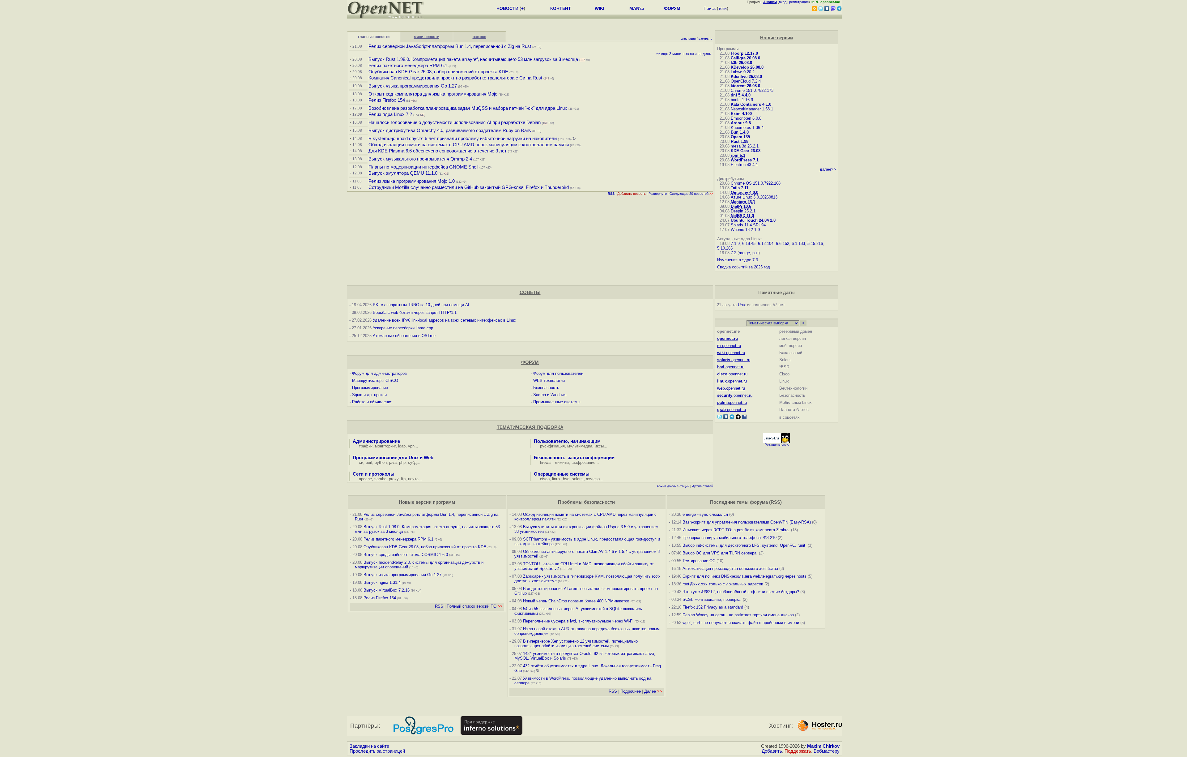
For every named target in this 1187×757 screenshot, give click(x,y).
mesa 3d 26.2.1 (745, 146)
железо (593, 479)
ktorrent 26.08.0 (745, 85)
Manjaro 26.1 (743, 201)
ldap (402, 446)
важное (479, 37)
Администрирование (376, 441)
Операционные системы (561, 474)
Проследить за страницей (377, 751)
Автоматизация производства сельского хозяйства (730, 568)
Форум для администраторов (379, 373)
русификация (552, 446)
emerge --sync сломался (705, 514)
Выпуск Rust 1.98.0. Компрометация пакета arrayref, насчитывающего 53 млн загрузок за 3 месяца (473, 59)
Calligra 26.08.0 (745, 58)
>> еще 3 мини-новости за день (683, 54)
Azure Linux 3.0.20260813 (754, 197)
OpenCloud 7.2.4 (746, 81)
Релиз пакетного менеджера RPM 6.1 (407, 65)
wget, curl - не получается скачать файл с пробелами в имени (741, 622)
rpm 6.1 (738, 155)
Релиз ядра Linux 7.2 (390, 114)
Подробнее (630, 691)
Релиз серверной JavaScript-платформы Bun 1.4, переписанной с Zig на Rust (449, 46)
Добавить (772, 751)
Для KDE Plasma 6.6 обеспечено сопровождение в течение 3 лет (437, 150)
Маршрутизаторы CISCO (375, 380)
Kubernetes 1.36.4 (747, 127)
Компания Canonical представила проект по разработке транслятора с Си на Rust (455, 77)
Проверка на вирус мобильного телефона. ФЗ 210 (729, 537)
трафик (365, 446)
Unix (742, 304)
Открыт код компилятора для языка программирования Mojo (432, 94)
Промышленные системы (556, 402)
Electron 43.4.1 (744, 164)
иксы (599, 446)
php (402, 462)
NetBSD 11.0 (742, 215)
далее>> (828, 169)
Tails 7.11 (739, 188)
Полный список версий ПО (475, 606)
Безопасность (546, 387)
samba (380, 479)
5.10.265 (725, 248)
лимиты (562, 462)
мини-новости (426, 37)
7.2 (733, 252)
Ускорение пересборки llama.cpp (403, 328)
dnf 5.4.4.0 (741, 95)
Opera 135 (740, 137)
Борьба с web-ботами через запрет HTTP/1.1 (415, 312)
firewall (546, 462)
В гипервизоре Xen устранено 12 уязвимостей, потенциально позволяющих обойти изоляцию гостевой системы (576, 643)
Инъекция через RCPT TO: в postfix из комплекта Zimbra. (736, 530)
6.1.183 (798, 243)
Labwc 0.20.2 (743, 72)
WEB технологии (549, 380)
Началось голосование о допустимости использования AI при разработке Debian (454, 122)
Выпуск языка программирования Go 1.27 (412, 85)
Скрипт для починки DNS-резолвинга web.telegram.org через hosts (744, 576)
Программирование (370, 387)
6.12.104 (765, 243)
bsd (566, 479)
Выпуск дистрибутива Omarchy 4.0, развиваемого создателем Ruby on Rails (450, 130)
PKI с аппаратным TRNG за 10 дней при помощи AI (421, 304)
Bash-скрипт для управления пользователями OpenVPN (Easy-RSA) (747, 522)
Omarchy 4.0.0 (744, 192)
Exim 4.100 (741, 113)
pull (755, 252)
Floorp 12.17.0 (744, 53)
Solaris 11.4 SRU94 (748, 225)
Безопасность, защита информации (574, 457)
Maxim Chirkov (823, 746)
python (381, 462)
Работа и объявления (372, 402)
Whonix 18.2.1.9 (745, 229)
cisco (545, 479)
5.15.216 (815, 243)
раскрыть (706, 38)
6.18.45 (748, 243)
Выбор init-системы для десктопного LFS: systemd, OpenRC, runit (744, 545)
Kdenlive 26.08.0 (746, 76)
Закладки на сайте (369, 746)
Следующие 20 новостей (691, 193)
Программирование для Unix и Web (393, 457)
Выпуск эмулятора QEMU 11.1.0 (402, 173)
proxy (393, 479)
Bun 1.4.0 (740, 132)
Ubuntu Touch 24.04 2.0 (753, 220)
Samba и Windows (550, 394)
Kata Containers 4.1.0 (751, 104)
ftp (403, 479)
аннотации (688, 38)
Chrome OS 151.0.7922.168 (756, 183)
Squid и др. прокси (369, 394)
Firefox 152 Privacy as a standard (713, 607)
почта (413, 479)
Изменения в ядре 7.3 (737, 260)
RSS (439, 606)
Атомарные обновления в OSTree (404, 335)
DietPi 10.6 (741, 206)
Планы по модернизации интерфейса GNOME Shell (423, 167)
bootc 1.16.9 (742, 99)
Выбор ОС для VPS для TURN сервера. (720, 553)
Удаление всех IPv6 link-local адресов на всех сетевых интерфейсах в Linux (444, 320)
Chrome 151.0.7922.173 (752, 90)
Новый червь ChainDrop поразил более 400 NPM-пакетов (576, 601)
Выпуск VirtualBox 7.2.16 (387, 590)
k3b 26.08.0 (741, 62)
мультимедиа (579, 446)
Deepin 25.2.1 (743, 211)
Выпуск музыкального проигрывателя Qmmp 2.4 (420, 158)
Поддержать (798, 751)
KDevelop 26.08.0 (747, 67)
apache (365, 479)
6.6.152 (782, 243)
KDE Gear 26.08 (745, 150)
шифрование (583, 462)
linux (556, 479)
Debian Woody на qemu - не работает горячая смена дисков (738, 615)
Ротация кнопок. (777, 444)
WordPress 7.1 (745, 160)
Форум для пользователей (558, 373)
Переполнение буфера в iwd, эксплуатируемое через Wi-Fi (578, 621)
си (361, 462)
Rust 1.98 (739, 141)
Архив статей (702, 486)
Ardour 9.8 (741, 123)
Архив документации (673, 486)
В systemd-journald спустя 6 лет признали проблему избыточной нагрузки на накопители (462, 138)
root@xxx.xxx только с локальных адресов (723, 584)
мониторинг (385, 446)
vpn (411, 446)
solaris (578, 479)
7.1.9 (735, 243)
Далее (653, 691)
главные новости (373, 37)
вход (782, 2)
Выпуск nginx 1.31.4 (382, 582)
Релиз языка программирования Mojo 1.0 (411, 181)
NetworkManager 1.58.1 (752, 109)
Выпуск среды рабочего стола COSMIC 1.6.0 (406, 554)
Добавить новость (631, 193)
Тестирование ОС (699, 560)
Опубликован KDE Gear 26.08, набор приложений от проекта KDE (438, 71)
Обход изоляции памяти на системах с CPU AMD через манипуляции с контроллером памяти (468, 144)
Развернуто (658, 193)
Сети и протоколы (373, 474)
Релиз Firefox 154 (386, 100)
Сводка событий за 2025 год (743, 267)
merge (744, 252)
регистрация (799, 2)
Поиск (710, 8)
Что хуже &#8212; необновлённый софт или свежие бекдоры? (741, 591)
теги (722, 8)
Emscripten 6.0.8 (746, 118)
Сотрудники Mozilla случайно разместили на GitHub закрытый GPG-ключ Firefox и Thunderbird (468, 187)
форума (759, 502)
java (393, 462)
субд (412, 462)
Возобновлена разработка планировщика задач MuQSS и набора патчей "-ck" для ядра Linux (467, 108)
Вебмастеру (827, 751)
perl (369, 462)
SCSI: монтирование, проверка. (712, 599)
